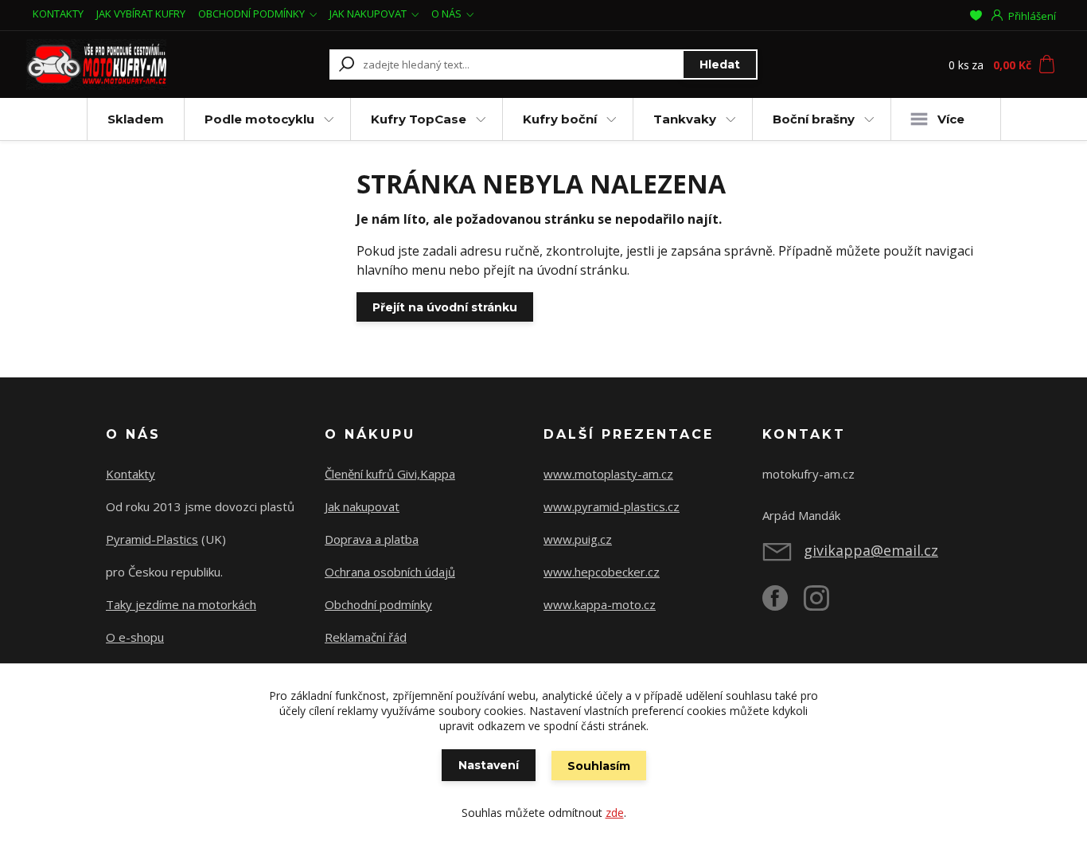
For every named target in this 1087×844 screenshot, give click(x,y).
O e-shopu (135, 637)
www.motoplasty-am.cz (608, 474)
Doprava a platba (372, 539)
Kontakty (130, 474)
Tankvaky (684, 119)
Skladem (135, 119)
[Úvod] (123, 64)
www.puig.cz (578, 539)
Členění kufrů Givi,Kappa (390, 474)
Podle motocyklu (259, 119)
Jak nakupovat (362, 506)
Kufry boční (560, 119)
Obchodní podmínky (378, 604)
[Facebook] (783, 604)
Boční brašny (814, 119)
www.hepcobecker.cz (602, 572)
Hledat (719, 64)
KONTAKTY (58, 13)
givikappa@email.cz (871, 550)
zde (615, 812)
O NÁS (446, 13)
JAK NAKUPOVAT (368, 13)
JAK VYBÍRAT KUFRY (140, 13)
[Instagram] (824, 604)
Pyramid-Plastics (152, 539)
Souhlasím (598, 766)
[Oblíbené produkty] (976, 15)
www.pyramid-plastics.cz (612, 506)
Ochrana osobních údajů (390, 572)
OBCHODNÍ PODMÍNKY (251, 13)
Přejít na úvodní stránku (444, 307)
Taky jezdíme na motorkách (181, 604)
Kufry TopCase (418, 119)
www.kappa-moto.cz (600, 604)
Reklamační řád (366, 637)
